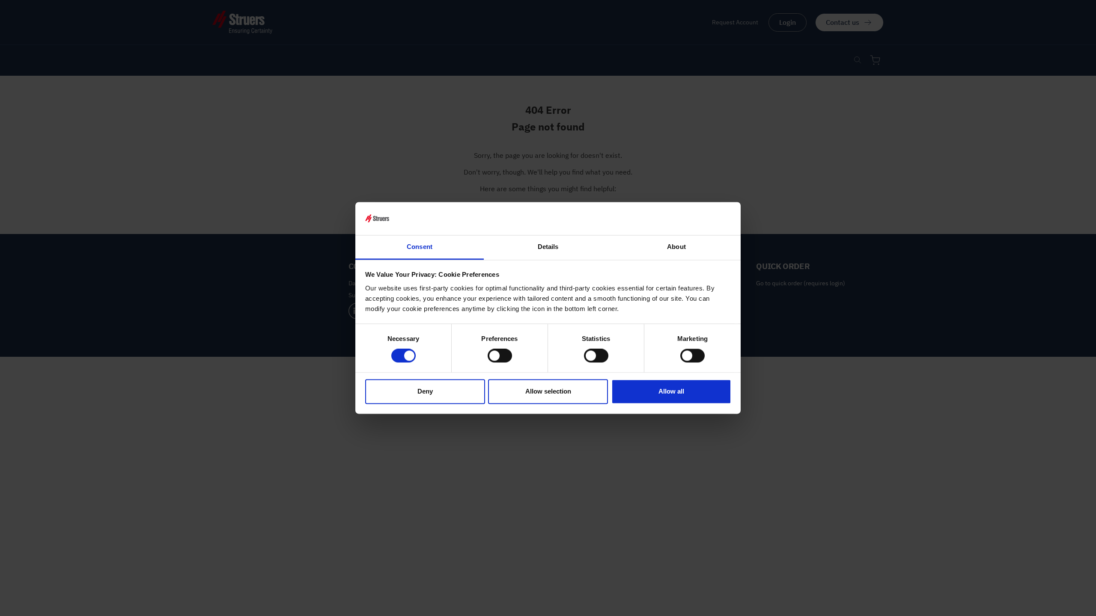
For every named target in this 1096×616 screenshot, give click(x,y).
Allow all (671, 391)
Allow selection (548, 391)
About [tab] (676, 246)
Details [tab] (548, 246)
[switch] (500, 356)
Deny (425, 391)
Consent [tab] (419, 246)
